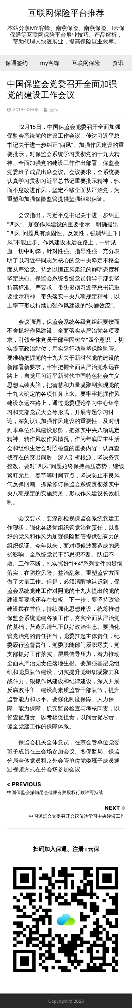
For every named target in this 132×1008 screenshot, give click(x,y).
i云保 (54, 109)
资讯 (118, 62)
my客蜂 (49, 62)
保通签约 (16, 62)
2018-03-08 (26, 109)
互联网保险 (86, 62)
